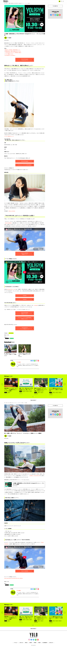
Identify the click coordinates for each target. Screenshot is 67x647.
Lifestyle (51, 393)
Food (20, 392)
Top (4, 3)
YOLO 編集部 (19, 590)
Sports (9, 392)
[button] (2, 384)
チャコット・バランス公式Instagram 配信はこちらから (24, 318)
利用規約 (39, 642)
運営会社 (26, 642)
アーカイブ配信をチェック (9, 136)
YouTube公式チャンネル (11, 289)
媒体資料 (30, 642)
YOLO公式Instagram (24, 161)
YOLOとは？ (16, 642)
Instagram (24, 295)
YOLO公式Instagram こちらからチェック (24, 60)
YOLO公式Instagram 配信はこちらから (24, 313)
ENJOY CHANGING (8, 222)
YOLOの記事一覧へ (55, 405)
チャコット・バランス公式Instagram (24, 164)
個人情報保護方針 (45, 642)
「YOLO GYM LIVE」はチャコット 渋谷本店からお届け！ (13, 52)
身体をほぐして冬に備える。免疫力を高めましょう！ (12, 49)
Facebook (24, 299)
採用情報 (35, 642)
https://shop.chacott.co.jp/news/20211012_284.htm (13, 578)
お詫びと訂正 (51, 642)
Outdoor (24, 391)
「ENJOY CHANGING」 (25, 571)
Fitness (39, 392)
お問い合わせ (21, 642)
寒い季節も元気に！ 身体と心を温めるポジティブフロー (13, 51)
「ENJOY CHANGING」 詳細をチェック (25, 254)
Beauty (60, 392)
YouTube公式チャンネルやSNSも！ (10, 55)
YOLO (6, 3)
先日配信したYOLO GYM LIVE (34, 475)
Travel (30, 391)
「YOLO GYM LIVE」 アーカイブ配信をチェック (24, 328)
